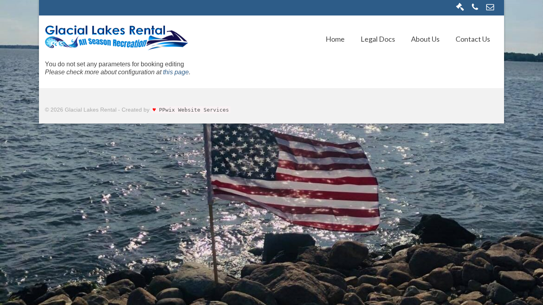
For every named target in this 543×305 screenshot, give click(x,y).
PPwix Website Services (194, 110)
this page (176, 72)
